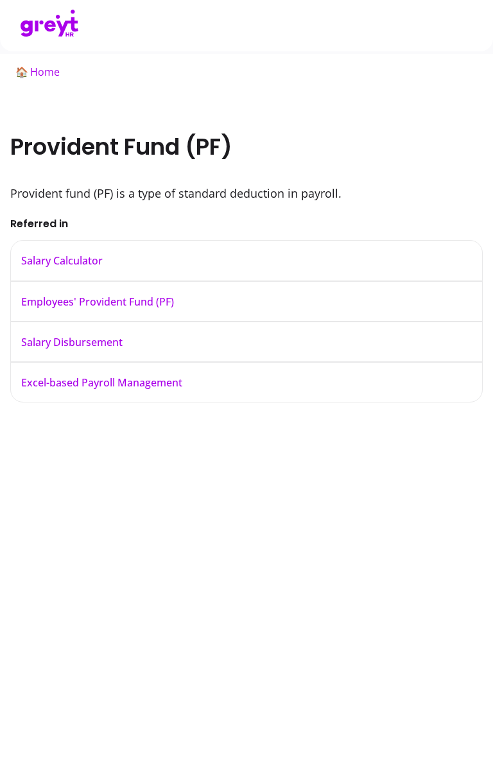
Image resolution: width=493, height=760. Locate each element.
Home (45, 72)
